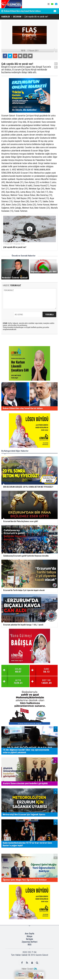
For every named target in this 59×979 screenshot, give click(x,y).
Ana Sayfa (29, 933)
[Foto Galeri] (56, 4)
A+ (55, 63)
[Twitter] (10, 56)
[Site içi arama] (37, 962)
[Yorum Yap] (30, 56)
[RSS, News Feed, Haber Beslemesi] (27, 962)
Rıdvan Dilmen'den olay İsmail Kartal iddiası (22, 11)
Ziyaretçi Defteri (29, 942)
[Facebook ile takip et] (21, 962)
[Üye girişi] (32, 962)
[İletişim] (54, 11)
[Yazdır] (25, 56)
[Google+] (15, 56)
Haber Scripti (27, 968)
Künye (29, 936)
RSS (29, 944)
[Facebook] (5, 56)
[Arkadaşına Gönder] (20, 56)
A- (56, 67)
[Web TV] (52, 4)
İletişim (29, 939)
